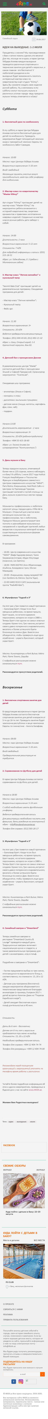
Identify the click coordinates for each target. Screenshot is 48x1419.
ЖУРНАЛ (40, 1170)
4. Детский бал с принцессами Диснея (22, 358)
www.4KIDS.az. (35, 1090)
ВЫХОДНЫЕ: (21, 1122)
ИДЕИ (11, 1122)
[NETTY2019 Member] (31, 1382)
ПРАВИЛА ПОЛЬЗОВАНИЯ (15, 1320)
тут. (19, 663)
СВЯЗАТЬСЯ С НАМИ (13, 1309)
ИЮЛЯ (32, 1122)
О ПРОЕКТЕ (8, 1304)
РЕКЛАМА (8, 1314)
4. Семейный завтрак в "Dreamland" (21, 928)
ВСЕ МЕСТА (39, 1240)
